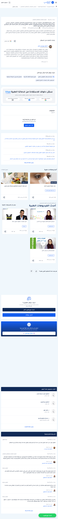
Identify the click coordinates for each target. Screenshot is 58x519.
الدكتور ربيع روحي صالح (43, 46)
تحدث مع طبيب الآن (29, 310)
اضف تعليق (28, 125)
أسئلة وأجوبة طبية (42, 6)
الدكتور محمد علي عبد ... (47, 449)
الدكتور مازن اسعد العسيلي (47, 463)
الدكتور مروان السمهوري (47, 477)
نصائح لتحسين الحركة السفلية (14, 76)
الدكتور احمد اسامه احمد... (42, 394)
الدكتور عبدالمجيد (45, 402)
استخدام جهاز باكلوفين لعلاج (45, 76)
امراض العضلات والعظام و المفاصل (28, 6)
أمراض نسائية (5, 468)
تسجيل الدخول (4, 2)
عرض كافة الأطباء (29, 427)
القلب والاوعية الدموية (44, 420)
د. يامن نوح (46, 410)
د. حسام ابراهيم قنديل (43, 418)
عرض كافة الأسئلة (29, 162)
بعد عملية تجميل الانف (50, 186)
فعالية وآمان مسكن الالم (48, 250)
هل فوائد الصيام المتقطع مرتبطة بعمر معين (15, 186)
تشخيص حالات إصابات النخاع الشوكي (45, 80)
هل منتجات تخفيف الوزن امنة (19, 221)
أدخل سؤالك (29, 315)
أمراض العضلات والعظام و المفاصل (9, 453)
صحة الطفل (4, 439)
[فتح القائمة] (55, 2)
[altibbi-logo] (49, 2)
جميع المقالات (4, 169)
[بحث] (9, 2)
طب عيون (47, 403)
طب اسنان (46, 395)
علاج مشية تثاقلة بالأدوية (30, 76)
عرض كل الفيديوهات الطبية (9, 205)
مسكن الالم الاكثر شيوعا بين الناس (45, 221)
